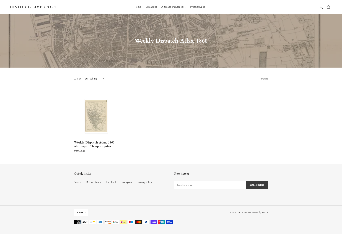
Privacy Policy (145, 182)
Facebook (111, 182)
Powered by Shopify (260, 212)
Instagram (127, 182)
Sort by (77, 79)
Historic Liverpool (34, 7)
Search (77, 182)
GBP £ (80, 212)
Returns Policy (93, 182)
